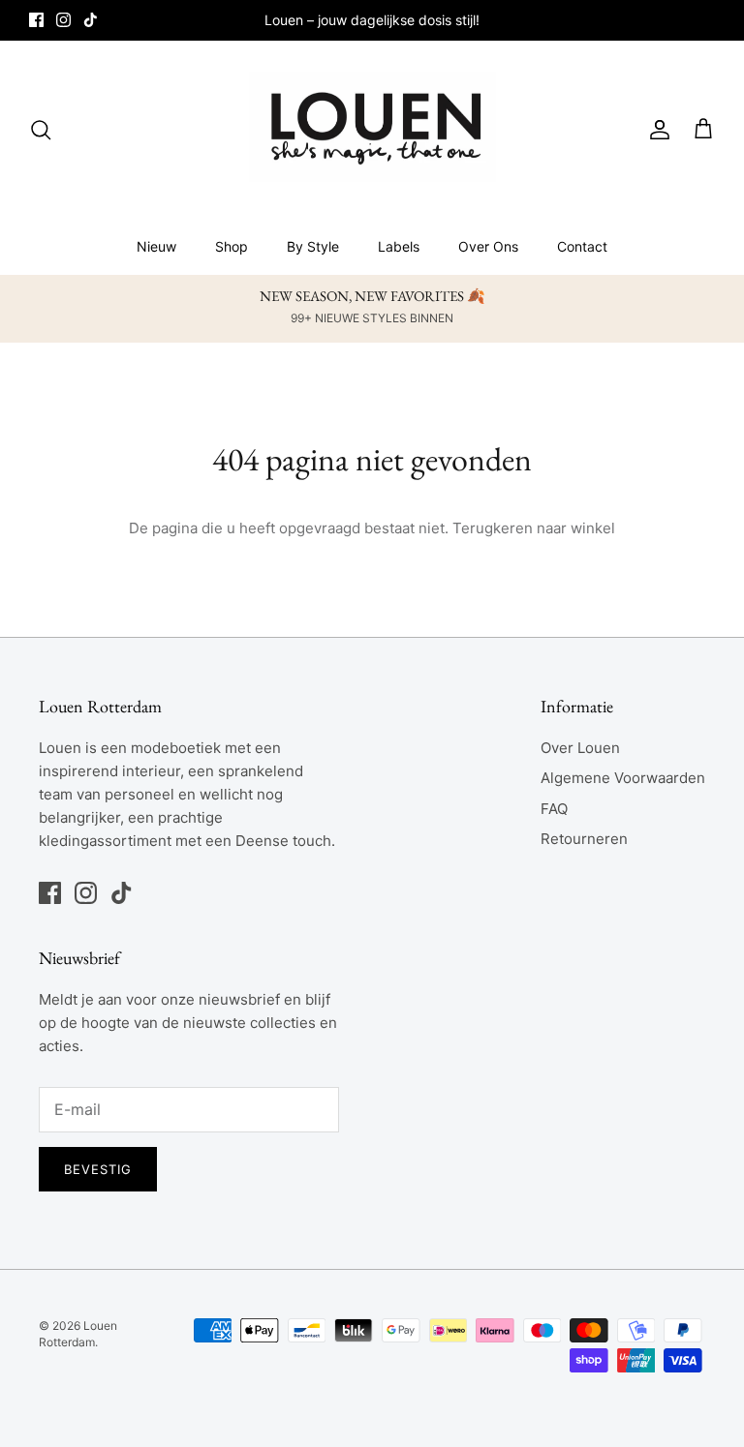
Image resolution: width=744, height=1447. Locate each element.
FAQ (554, 808)
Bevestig (98, 1169)
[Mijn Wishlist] (685, 129)
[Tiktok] (90, 20)
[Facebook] (36, 20)
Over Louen (580, 748)
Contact (582, 246)
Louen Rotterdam (78, 1333)
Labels (398, 246)
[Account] (655, 129)
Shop (231, 246)
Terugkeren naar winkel (533, 528)
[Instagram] (63, 20)
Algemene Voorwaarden (623, 778)
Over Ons (488, 246)
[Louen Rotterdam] (372, 129)
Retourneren (584, 838)
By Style (313, 246)
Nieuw (156, 246)
